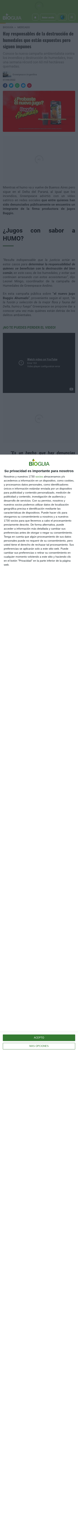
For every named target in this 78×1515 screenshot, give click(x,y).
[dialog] (39, 985)
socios (39, 476)
